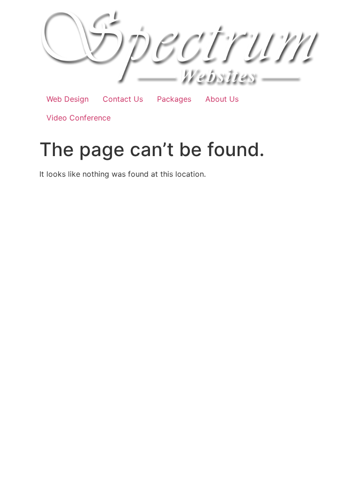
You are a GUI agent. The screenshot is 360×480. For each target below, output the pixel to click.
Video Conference (78, 117)
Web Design (67, 99)
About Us (222, 99)
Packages (174, 99)
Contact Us (123, 99)
